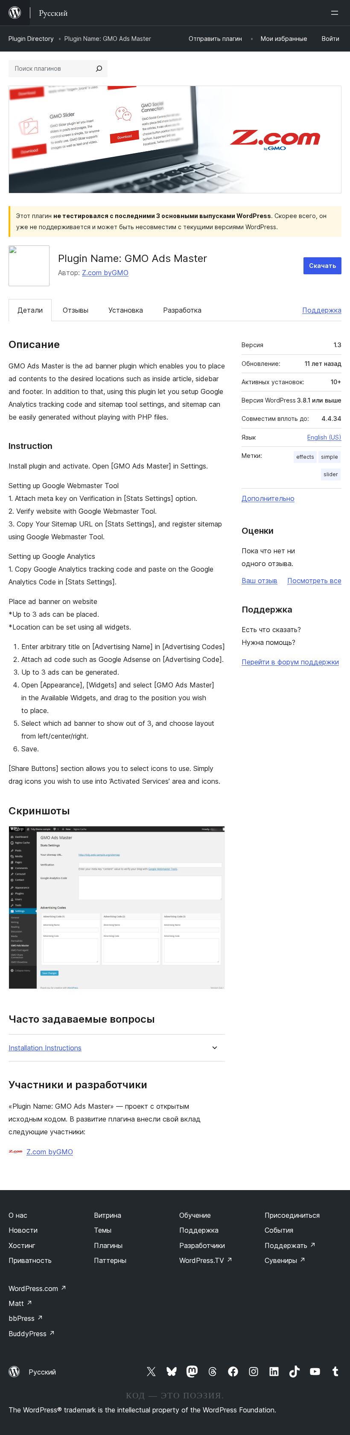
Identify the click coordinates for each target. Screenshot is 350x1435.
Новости (23, 1230)
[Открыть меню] (336, 13)
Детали (30, 310)
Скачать (322, 265)
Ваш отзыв (259, 580)
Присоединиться (292, 1215)
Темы (102, 1230)
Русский (42, 1372)
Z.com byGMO (105, 272)
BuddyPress (32, 1333)
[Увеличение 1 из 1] (213, 837)
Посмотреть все (314, 580)
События (279, 1230)
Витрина (107, 1215)
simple (329, 457)
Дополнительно (268, 498)
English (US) (324, 437)
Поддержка (321, 310)
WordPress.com (38, 1288)
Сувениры (285, 1260)
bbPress (26, 1318)
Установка (125, 310)
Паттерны (110, 1260)
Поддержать (290, 1245)
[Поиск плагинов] (99, 68)
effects (305, 457)
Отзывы (75, 310)
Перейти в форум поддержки (290, 662)
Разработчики (202, 1245)
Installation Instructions (45, 1048)
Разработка (182, 310)
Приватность (30, 1260)
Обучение (195, 1215)
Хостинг (22, 1245)
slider (331, 474)
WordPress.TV (206, 1260)
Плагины (108, 1245)
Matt (20, 1303)
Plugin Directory (31, 38)
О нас (18, 1215)
